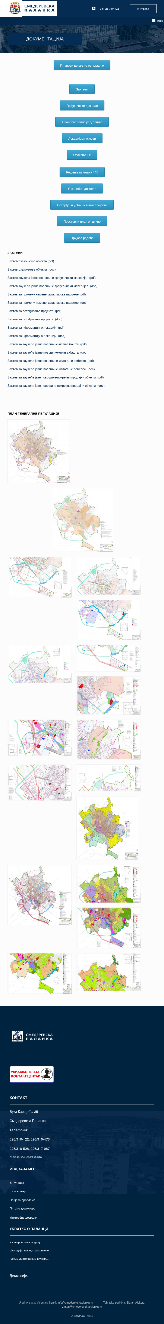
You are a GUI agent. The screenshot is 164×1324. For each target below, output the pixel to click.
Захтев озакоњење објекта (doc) (31, 269)
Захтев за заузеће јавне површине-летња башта (43, 344)
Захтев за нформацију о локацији (32, 327)
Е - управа (17, 1182)
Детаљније (18, 1275)
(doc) (93, 286)
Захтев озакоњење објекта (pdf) (30, 261)
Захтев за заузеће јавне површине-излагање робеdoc (47, 360)
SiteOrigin (79, 1315)
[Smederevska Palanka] (32, 8)
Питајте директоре (22, 1208)
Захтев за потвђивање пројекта (31, 310)
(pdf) (92, 277)
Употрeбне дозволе (23, 1217)
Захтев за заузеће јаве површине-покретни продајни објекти (52, 377)
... (28, 1275)
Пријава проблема (22, 1200)
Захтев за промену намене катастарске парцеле (43, 294)
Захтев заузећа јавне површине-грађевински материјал (48, 277)
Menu (160, 20)
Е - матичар (18, 1191)
